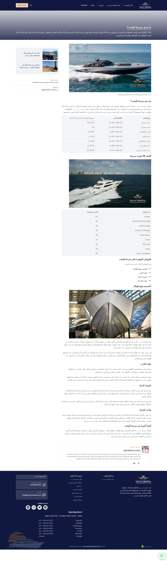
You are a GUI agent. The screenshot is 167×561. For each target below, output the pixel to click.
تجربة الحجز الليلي (77, 493)
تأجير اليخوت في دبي (145, 488)
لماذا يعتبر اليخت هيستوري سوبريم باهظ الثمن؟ (45, 81)
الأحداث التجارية (77, 490)
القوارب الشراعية (79, 109)
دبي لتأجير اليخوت (109, 476)
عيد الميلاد (79, 486)
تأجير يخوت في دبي (76, 479)
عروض (101, 5)
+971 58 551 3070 (35, 485)
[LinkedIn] (134, 463)
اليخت (140, 342)
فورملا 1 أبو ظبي (77, 500)
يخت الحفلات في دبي (113, 5)
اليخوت (138, 106)
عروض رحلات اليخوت (76, 476)
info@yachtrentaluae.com (31, 495)
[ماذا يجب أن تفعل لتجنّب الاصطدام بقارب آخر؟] (50, 54)
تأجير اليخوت (129, 5)
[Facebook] (138, 463)
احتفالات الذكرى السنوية (75, 483)
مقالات (92, 5)
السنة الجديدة (78, 496)
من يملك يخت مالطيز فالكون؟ (49, 89)
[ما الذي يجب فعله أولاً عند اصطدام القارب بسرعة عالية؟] (50, 66)
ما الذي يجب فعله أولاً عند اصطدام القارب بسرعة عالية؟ (29, 66)
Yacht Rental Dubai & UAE (91, 546)
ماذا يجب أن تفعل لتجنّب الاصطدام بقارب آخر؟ (31, 54)
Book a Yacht (22, 5)
